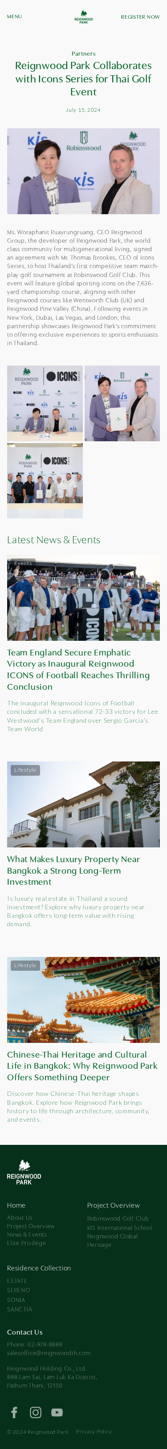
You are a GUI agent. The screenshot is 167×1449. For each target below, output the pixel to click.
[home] (83, 18)
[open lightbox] (45, 403)
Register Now (140, 17)
